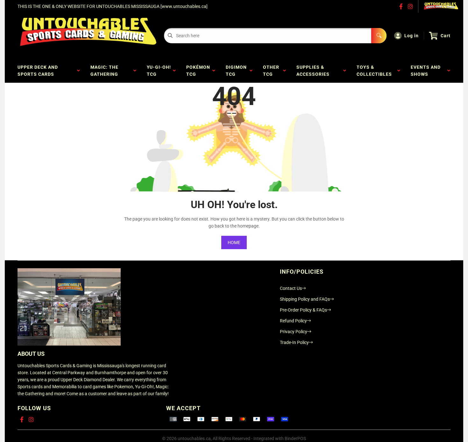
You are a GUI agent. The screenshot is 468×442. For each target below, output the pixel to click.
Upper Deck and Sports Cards (38, 71)
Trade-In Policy (294, 342)
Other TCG (271, 71)
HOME (234, 242)
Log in (411, 35)
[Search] (378, 35)
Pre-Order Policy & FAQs (303, 309)
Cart (445, 35)
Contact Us (291, 288)
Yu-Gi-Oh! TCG (159, 71)
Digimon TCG (236, 71)
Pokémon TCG (198, 71)
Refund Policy (293, 320)
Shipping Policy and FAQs (305, 299)
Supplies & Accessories (314, 71)
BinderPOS (295, 438)
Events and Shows (426, 71)
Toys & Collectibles (375, 71)
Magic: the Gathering (105, 71)
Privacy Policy (293, 331)
